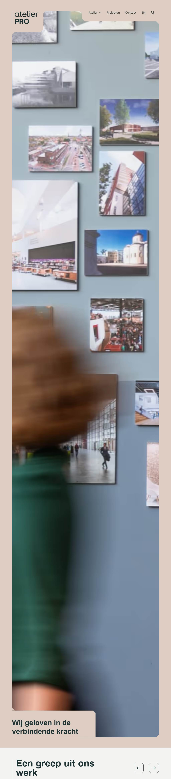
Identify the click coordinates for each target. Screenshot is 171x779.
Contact (130, 12)
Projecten (113, 12)
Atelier (93, 12)
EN (143, 12)
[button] (139, 768)
